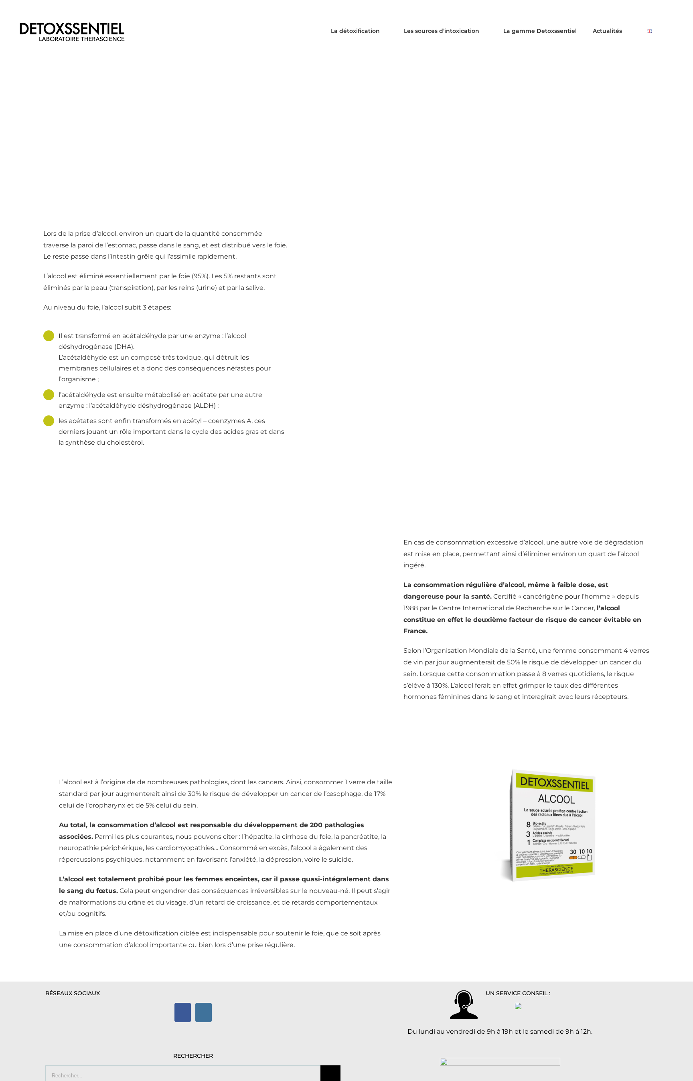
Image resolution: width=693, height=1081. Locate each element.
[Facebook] (182, 1012)
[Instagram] (203, 1012)
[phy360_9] (551, 770)
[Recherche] (671, 30)
